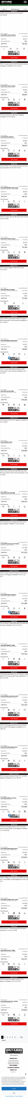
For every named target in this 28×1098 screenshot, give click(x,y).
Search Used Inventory (13, 1062)
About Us (13, 1070)
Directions (13, 1072)
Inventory (13, 1058)
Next (4, 1040)
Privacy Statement (19, 1096)
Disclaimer (13, 1065)
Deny (14, 1093)
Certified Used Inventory (13, 1063)
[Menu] (25, 2)
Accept (14, 1088)
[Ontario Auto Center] (6, 2)
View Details (14, 57)
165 (21, 1037)
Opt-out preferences (9, 1096)
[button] (25, 1074)
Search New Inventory (13, 1060)
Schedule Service (13, 1067)
